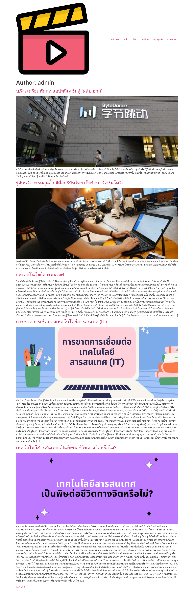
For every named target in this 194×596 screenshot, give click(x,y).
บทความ (171, 39)
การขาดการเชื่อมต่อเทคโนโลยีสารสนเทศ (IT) (61, 321)
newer (20, 586)
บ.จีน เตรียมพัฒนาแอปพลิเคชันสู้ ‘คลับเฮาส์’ (59, 91)
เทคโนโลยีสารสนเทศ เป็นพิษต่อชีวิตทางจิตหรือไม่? (66, 447)
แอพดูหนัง (158, 39)
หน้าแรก (115, 39)
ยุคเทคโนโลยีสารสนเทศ (40, 274)
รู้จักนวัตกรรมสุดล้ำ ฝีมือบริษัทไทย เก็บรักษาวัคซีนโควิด (70, 182)
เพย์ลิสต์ (145, 39)
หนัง (126, 39)
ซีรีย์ (134, 39)
